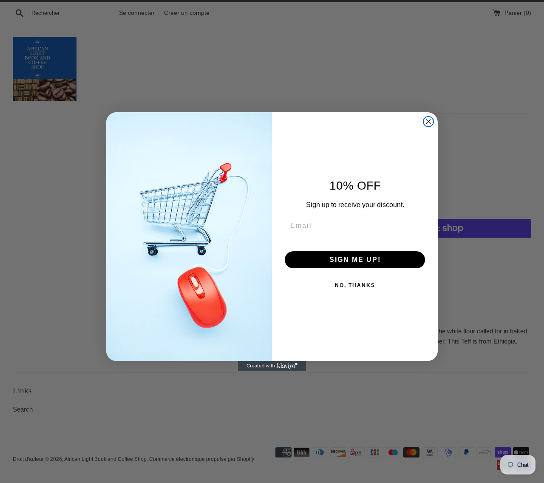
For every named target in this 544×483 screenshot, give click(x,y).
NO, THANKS (355, 285)
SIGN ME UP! (355, 259)
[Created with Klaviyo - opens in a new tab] (272, 366)
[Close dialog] (428, 121)
